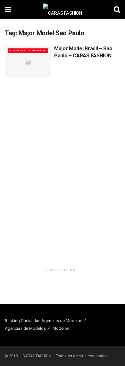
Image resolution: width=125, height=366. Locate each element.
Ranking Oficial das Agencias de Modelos (43, 320)
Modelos (61, 328)
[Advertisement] (62, 129)
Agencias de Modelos (28, 50)
